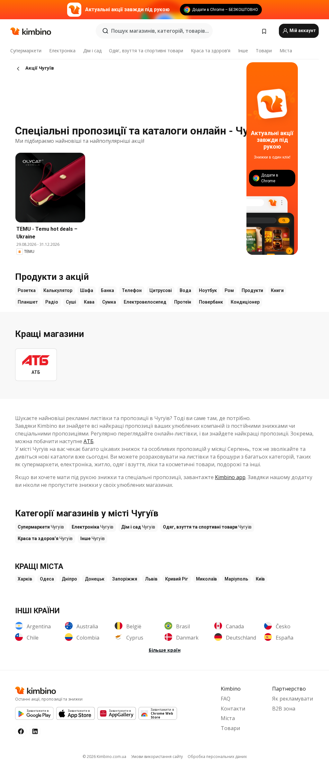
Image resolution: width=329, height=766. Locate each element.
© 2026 (104, 756)
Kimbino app (230, 477)
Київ (260, 578)
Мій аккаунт (302, 30)
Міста (286, 50)
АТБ (88, 441)
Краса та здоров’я (210, 50)
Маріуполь (236, 578)
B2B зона (283, 708)
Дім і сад (92, 50)
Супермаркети (25, 50)
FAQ (225, 698)
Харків (25, 578)
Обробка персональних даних (217, 756)
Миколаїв (206, 578)
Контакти (233, 708)
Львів (151, 578)
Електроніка (62, 50)
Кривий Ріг (176, 578)
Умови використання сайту (157, 756)
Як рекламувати (292, 698)
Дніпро (69, 578)
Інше (243, 50)
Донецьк (94, 578)
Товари (264, 50)
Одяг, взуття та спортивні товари (146, 50)
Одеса (47, 578)
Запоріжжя (124, 578)
